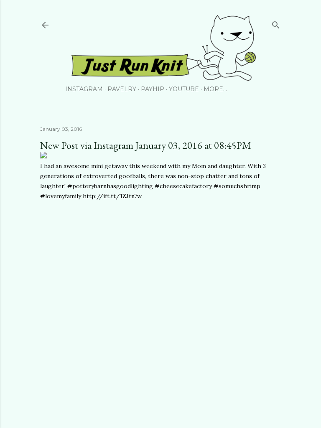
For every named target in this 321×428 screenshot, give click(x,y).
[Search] (276, 23)
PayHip (152, 89)
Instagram (84, 89)
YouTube (184, 89)
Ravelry (121, 89)
